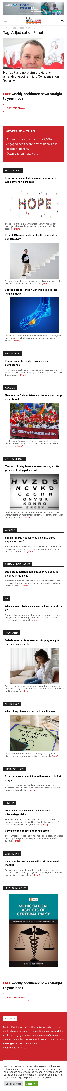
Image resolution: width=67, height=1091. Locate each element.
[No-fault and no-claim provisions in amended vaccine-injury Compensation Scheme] (33, 53)
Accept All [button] (31, 1083)
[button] (5, 20)
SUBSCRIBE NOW (16, 108)
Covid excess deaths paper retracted (27, 830)
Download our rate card (22, 153)
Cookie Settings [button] (13, 1083)
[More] (17, 228)
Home (6, 27)
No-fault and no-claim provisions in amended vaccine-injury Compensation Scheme (31, 76)
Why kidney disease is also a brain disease (30, 711)
